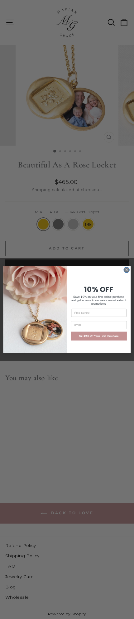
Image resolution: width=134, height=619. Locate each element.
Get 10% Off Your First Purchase (99, 336)
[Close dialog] (126, 270)
